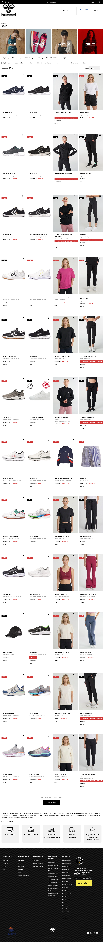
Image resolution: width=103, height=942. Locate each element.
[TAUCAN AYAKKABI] (14, 752)
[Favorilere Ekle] (22, 74)
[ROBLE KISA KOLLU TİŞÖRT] (65, 514)
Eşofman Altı (6, 63)
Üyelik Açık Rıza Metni (52, 882)
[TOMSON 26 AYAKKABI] (14, 152)
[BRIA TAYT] (82, 247)
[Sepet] (85, 10)
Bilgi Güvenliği (36, 860)
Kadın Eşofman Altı (66, 875)
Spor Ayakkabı (48, 63)
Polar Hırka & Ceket (66, 912)
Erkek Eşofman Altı (66, 866)
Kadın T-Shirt (65, 887)
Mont (65, 63)
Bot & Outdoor (74, 63)
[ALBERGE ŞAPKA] (14, 630)
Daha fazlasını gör (8, 821)
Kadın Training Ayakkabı (67, 893)
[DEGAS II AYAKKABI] (14, 456)
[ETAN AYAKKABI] (39, 275)
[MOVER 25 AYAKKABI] (39, 752)
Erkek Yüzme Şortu (66, 899)
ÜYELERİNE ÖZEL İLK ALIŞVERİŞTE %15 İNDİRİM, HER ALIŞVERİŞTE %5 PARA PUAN (51, 2)
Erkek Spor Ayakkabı (66, 860)
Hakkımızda (5, 860)
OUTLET (90, 44)
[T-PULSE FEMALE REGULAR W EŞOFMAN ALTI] (82, 788)
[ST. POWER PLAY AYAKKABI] (39, 395)
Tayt (58, 63)
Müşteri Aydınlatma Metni (53, 873)
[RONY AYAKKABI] (39, 630)
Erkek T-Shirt (65, 881)
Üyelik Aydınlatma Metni (53, 879)
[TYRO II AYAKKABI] (39, 334)
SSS (18, 863)
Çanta (84, 63)
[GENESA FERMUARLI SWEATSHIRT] (65, 152)
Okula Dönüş (65, 918)
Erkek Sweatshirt (65, 869)
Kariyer (4, 866)
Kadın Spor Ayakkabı (66, 863)
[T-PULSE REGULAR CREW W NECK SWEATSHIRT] (65, 213)
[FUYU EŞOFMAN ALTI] (82, 183)
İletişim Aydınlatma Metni (53, 885)
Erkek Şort (64, 902)
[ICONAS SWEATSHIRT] (65, 752)
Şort (92, 63)
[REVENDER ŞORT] (82, 122)
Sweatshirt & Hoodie (20, 63)
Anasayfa (4, 23)
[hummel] (9, 10)
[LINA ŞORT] (82, 488)
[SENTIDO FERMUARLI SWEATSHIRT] (65, 456)
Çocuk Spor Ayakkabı (66, 878)
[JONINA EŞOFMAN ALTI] (82, 726)
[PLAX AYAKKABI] (39, 152)
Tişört (38, 63)
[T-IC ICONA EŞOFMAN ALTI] (82, 430)
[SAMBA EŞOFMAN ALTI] (82, 546)
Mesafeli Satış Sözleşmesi (38, 863)
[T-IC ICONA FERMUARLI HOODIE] (65, 91)
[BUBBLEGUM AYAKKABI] (14, 691)
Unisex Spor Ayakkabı (66, 915)
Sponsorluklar (6, 863)
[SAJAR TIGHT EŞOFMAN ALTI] (82, 604)
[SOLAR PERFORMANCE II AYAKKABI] (39, 213)
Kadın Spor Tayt (65, 890)
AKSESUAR (64, 44)
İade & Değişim (21, 860)
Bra (31, 63)
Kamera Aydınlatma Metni (53, 865)
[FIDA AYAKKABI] (14, 395)
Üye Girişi (98, 2)
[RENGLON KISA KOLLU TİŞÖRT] (65, 691)
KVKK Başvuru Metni (52, 862)
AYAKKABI (38, 44)
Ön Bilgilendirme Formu (38, 866)
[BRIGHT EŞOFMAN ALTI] (82, 662)
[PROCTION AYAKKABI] (39, 572)
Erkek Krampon (65, 905)
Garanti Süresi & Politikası (23, 875)
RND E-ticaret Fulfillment (12, 937)
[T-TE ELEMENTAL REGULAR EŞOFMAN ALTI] (82, 308)
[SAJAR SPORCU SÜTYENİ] (65, 572)
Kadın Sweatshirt (66, 872)
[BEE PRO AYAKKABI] (39, 514)
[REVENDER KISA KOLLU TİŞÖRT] (65, 275)
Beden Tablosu (21, 866)
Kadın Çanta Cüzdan (66, 896)
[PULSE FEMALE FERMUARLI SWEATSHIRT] (65, 395)
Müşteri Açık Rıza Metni (52, 876)
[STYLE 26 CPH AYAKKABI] (14, 275)
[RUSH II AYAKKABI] (14, 91)
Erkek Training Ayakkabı (67, 884)
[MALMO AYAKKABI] (14, 213)
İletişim (19, 872)
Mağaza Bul (20, 869)
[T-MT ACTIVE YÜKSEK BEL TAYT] (82, 369)
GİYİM (13, 44)
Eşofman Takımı (65, 909)
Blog (4, 869)
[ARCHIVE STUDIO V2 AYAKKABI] (14, 514)
